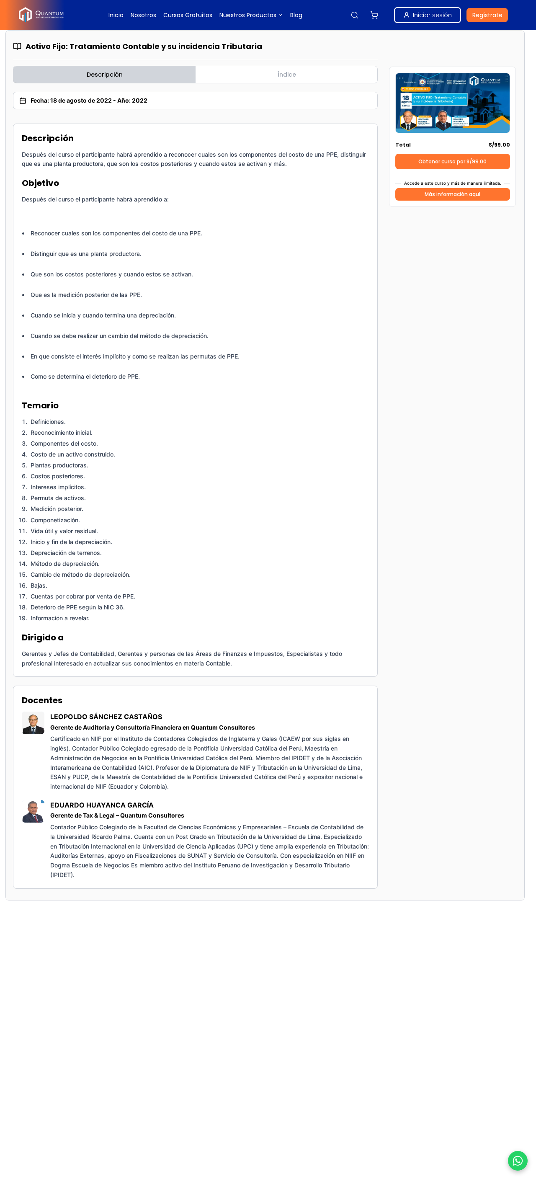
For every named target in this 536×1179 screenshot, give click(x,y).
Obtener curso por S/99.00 (452, 161)
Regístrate (487, 15)
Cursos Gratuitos (187, 15)
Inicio (116, 15)
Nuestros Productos (247, 15)
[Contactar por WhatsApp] (518, 1161)
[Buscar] (354, 15)
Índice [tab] (286, 74)
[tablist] (195, 74)
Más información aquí (452, 194)
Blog (296, 15)
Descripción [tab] (105, 74)
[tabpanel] (195, 506)
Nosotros (143, 15)
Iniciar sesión (432, 15)
